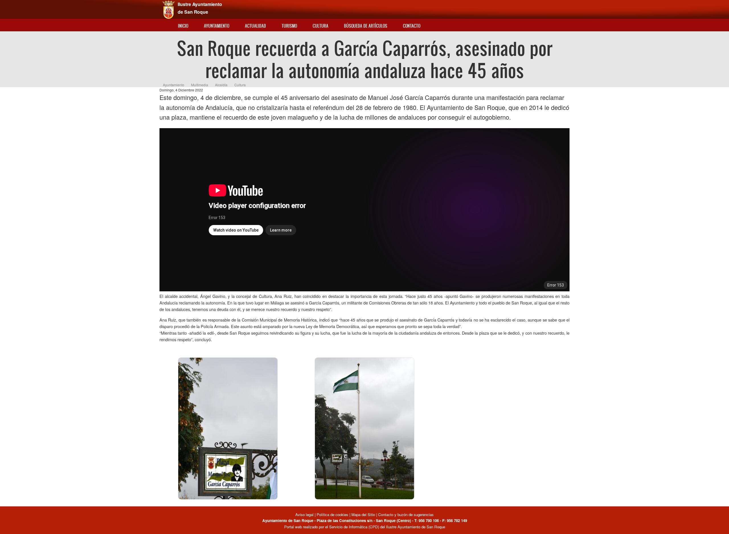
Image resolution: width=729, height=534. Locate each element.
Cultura (320, 26)
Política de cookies (332, 514)
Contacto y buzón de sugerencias (406, 514)
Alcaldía (221, 84)
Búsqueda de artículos (365, 26)
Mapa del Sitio (363, 514)
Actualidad (255, 26)
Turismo (289, 26)
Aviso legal (305, 514)
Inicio (183, 26)
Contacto (411, 26)
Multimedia (199, 84)
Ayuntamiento (216, 26)
